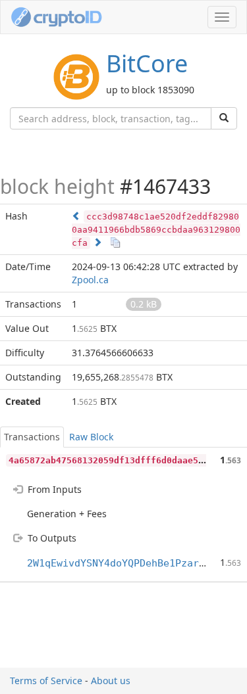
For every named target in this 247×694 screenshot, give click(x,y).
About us (110, 680)
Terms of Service (46, 680)
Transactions (32, 436)
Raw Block (91, 436)
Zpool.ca (90, 279)
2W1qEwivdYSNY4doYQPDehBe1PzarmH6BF (128, 563)
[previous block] (76, 216)
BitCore (147, 63)
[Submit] (224, 118)
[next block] (97, 242)
